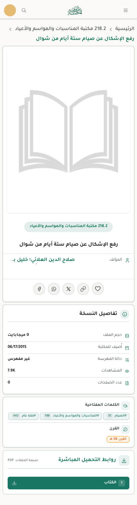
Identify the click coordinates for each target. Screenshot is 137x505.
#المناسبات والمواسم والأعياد (72, 416)
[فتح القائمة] (125, 10)
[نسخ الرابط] (83, 289)
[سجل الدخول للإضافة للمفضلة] (98, 289)
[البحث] (24, 10)
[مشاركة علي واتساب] (54, 289)
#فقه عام (24, 416)
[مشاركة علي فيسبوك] (39, 289)
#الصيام (117, 416)
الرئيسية (124, 29)
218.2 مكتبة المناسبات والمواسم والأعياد (60, 29)
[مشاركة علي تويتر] (68, 289)
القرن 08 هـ (118, 439)
